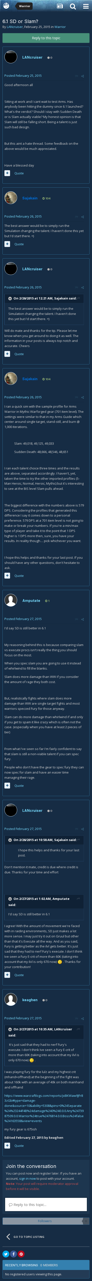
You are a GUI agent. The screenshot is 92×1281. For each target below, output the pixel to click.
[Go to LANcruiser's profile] (10, 57)
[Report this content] (76, 76)
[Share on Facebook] (13, 1254)
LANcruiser (15, 27)
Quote (19, 173)
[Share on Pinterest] (21, 1254)
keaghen (30, 1000)
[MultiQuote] (7, 173)
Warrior (60, 27)
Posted (23, 75)
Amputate (31, 600)
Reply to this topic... (29, 1204)
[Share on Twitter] (5, 1254)
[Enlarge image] (59, 961)
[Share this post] (82, 76)
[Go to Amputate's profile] (10, 600)
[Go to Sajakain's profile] (10, 197)
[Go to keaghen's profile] (10, 999)
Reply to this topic (46, 38)
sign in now (27, 1178)
